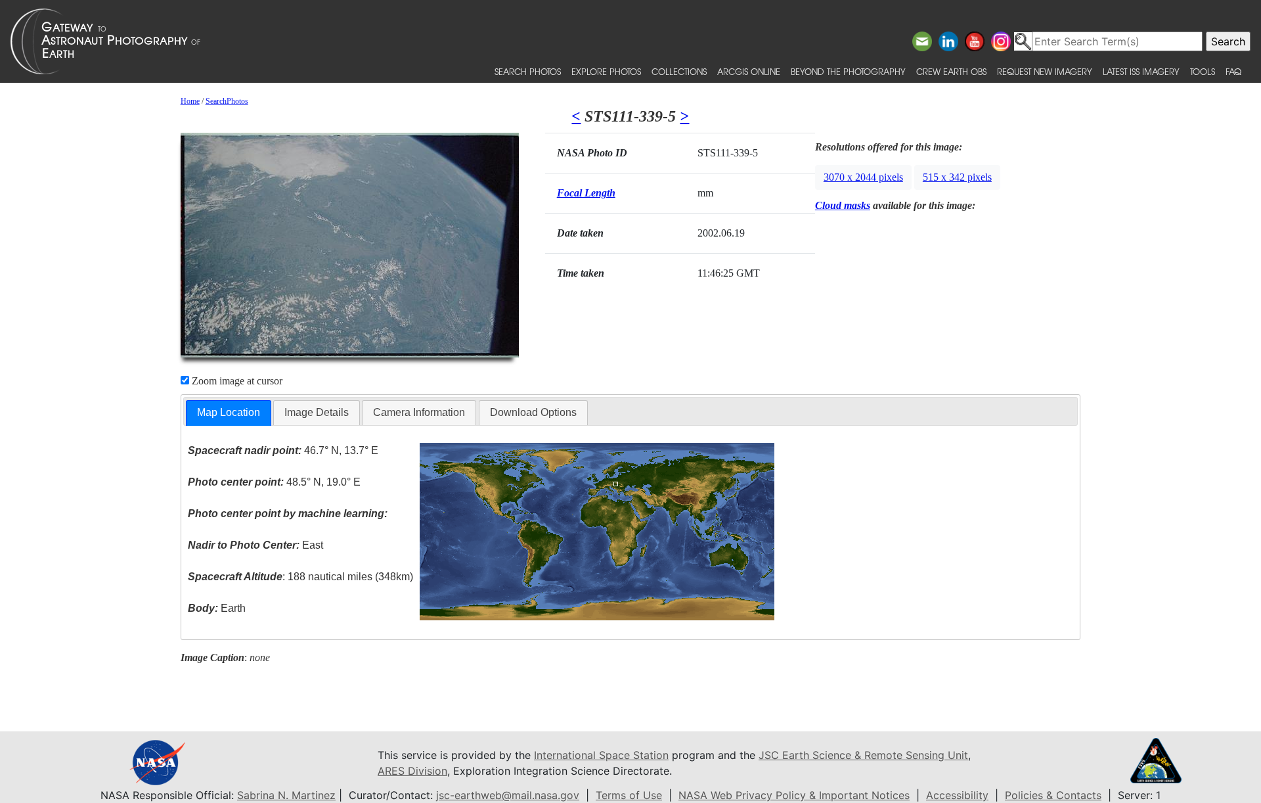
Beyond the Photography (848, 71)
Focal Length (586, 192)
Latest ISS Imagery (1141, 71)
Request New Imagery (1044, 71)
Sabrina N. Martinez (286, 795)
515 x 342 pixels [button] (957, 177)
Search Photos (528, 71)
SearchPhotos (227, 101)
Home (190, 101)
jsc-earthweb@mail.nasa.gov (507, 795)
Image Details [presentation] (316, 412)
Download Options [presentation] (533, 412)
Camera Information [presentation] (419, 412)
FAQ (1233, 71)
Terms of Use (629, 795)
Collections (679, 71)
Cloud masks (842, 205)
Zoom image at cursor (235, 380)
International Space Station (601, 755)
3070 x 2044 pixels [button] (863, 177)
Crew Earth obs (951, 71)
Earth (217, 608)
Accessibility (957, 795)
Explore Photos (606, 71)
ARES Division (412, 770)
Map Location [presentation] (228, 412)
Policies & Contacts (1053, 795)
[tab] (228, 413)
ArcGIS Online (748, 71)
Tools (1202, 71)
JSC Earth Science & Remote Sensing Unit (863, 755)
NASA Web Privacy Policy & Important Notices (794, 795)
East (255, 545)
